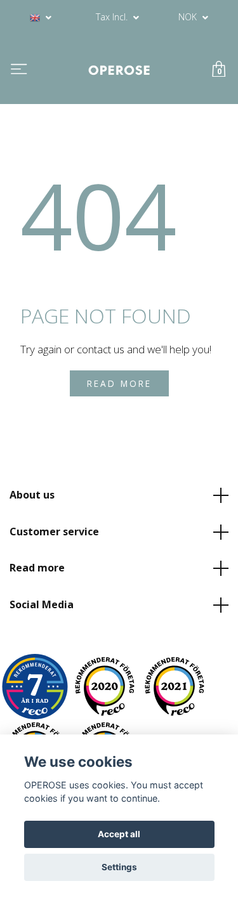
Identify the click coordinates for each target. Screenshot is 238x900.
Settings (119, 867)
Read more (37, 568)
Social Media (42, 604)
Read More (119, 383)
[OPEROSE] (119, 69)
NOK (188, 17)
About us (32, 495)
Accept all (119, 834)
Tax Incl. (113, 17)
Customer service (54, 531)
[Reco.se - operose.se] (35, 686)
